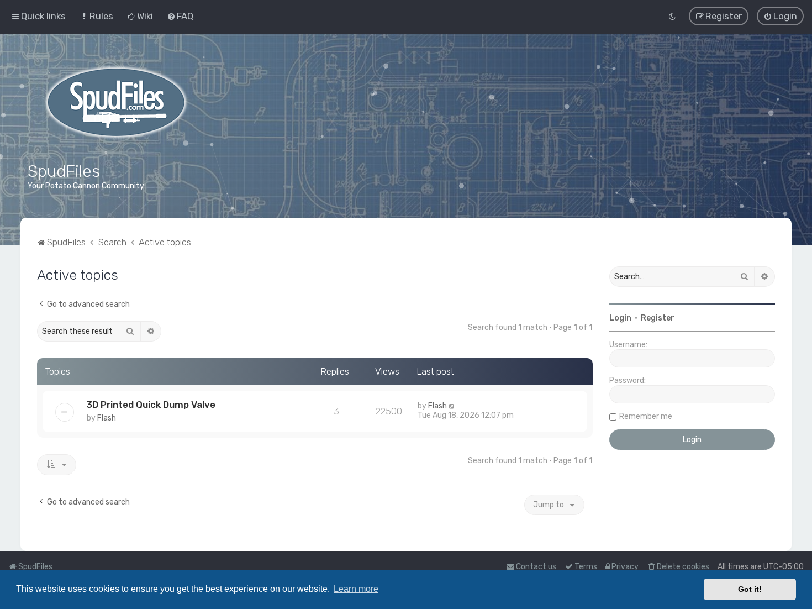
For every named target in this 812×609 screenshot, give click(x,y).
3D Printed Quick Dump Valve (151, 404)
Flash (106, 418)
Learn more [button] (356, 589)
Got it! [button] (750, 589)
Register (657, 318)
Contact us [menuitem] (536, 566)
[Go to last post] (452, 406)
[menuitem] (96, 16)
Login (620, 318)
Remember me (645, 416)
